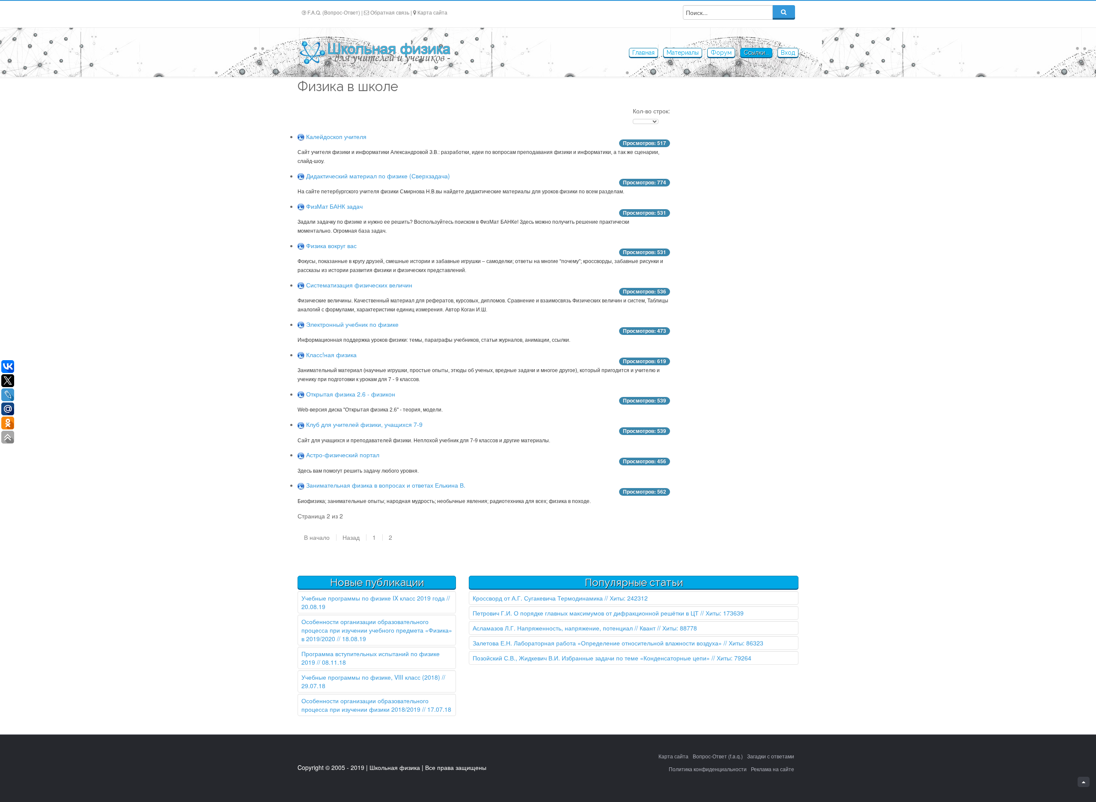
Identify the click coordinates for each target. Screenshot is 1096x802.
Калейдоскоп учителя (336, 136)
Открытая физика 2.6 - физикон (350, 394)
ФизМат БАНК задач (334, 206)
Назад (351, 537)
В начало (317, 537)
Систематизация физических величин (359, 285)
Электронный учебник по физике (352, 324)
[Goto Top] (1084, 782)
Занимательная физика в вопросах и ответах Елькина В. (385, 485)
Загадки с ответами (770, 756)
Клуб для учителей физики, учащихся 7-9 (364, 424)
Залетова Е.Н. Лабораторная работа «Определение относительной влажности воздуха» (597, 643)
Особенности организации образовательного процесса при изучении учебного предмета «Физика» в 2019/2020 (376, 630)
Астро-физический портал (342, 454)
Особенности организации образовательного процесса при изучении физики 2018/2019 (365, 704)
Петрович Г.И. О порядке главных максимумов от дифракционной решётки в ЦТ (586, 613)
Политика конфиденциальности (708, 768)
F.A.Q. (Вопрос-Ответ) (333, 12)
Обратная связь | (391, 12)
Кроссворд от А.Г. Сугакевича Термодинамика (538, 598)
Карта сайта (432, 12)
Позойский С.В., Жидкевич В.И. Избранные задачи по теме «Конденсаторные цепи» (591, 658)
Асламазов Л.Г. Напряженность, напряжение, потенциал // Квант (564, 628)
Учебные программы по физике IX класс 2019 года (373, 598)
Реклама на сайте (772, 768)
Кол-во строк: (651, 111)
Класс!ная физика (331, 354)
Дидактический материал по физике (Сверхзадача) (378, 176)
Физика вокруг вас (331, 245)
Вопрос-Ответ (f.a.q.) (718, 756)
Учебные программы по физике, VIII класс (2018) (370, 677)
